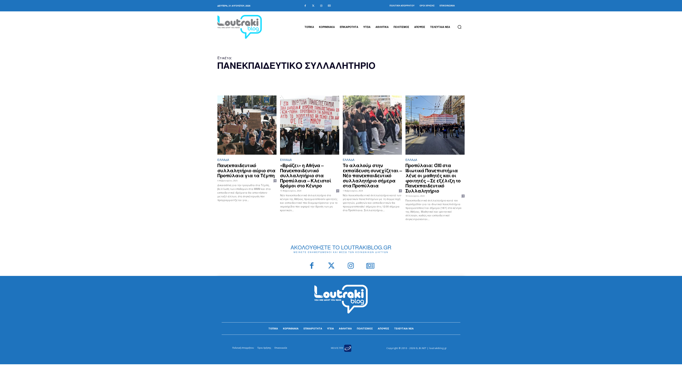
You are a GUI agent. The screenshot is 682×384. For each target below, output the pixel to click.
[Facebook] (305, 6)
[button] (459, 27)
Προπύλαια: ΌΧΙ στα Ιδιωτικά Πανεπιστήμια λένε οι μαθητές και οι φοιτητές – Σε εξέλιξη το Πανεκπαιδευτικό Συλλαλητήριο (433, 178)
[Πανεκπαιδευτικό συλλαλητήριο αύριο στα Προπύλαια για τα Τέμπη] (247, 125)
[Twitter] (313, 6)
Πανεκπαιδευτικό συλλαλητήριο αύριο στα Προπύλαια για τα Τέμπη (246, 170)
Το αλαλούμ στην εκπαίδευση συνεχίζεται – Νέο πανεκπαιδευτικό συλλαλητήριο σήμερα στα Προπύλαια (372, 175)
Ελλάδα (223, 160)
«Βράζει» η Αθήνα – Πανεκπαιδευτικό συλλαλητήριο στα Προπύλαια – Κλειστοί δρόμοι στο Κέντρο (305, 175)
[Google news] (329, 6)
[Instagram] (321, 6)
